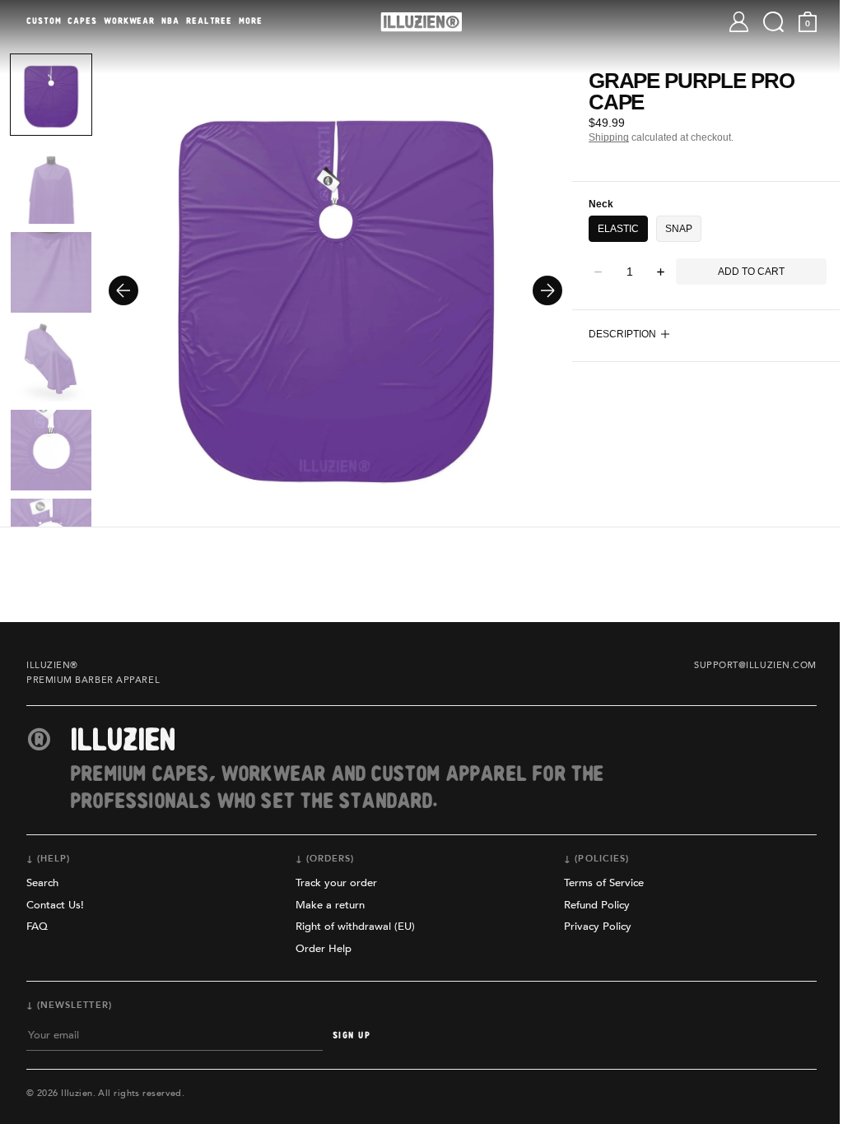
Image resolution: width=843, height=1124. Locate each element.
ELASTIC (618, 229)
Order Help (324, 948)
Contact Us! (55, 905)
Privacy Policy (597, 926)
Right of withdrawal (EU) (355, 926)
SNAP (678, 229)
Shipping (609, 137)
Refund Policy (597, 905)
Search (42, 883)
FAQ (37, 926)
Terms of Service (604, 883)
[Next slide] (547, 290)
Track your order (336, 883)
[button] (761, 22)
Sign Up (351, 1035)
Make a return (330, 905)
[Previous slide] (123, 290)
